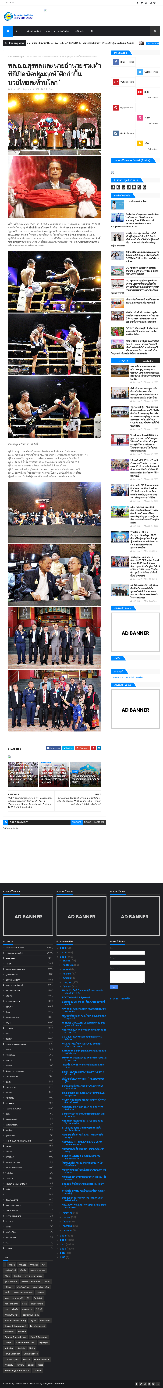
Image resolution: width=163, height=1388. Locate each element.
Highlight (46, 762)
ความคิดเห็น (148, 361)
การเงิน (8, 1049)
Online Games (12, 1210)
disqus (87, 822)
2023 (63, 1235)
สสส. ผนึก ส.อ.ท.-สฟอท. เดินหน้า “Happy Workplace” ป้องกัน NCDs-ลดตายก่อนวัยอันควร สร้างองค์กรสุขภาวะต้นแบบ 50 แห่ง (145, 372)
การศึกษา (9, 1130)
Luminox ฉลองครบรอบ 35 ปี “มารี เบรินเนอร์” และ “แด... (84, 1059)
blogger (76, 822)
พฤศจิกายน (68, 965)
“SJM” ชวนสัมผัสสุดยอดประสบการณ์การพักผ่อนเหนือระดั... (84, 1101)
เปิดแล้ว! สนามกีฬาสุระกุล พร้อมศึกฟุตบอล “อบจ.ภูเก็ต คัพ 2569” (85, 779)
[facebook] (137, 3)
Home (11, 56)
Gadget (9, 1146)
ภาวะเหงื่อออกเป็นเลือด (136, 201)
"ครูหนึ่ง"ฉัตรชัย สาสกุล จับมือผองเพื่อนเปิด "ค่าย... (83, 1066)
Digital (9, 1092)
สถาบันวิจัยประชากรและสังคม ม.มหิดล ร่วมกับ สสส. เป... (83, 1115)
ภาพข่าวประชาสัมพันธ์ (58, 31)
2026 (63, 948)
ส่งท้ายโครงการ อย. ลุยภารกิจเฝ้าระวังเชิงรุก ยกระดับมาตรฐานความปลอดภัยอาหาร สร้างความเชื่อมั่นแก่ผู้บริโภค (144, 393)
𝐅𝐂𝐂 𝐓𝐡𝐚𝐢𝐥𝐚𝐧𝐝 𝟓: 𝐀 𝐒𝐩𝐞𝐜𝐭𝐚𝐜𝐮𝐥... (77, 997)
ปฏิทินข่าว (80, 31)
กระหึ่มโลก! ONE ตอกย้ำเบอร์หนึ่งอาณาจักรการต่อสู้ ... (83, 1192)
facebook (99, 822)
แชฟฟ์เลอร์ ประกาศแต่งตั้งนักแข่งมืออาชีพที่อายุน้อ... (83, 1003)
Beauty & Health (13, 1001)
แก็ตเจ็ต (9, 1151)
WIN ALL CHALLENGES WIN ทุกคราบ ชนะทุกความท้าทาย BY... (83, 1024)
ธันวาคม (67, 960)
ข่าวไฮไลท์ (123, 361)
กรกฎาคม (68, 982)
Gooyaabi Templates (53, 1383)
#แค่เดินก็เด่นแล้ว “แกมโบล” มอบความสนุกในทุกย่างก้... (84, 1017)
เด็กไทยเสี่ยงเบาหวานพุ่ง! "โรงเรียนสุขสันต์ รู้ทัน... (83, 1080)
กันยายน (67, 973)
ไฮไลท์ (8, 964)
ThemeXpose (21, 1383)
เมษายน (67, 1217)
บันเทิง (8, 1082)
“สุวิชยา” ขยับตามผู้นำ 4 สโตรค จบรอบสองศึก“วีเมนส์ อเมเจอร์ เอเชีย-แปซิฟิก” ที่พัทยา (142, 331)
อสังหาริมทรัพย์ (11, 1119)
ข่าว (17, 31)
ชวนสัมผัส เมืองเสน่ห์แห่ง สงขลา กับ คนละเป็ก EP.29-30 (82, 1122)
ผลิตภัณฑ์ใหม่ (34, 31)
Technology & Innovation (18, 1141)
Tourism (10, 1028)
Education (11, 1087)
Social (9, 996)
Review (9, 1248)
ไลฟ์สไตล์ (9, 1173)
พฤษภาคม (68, 1212)
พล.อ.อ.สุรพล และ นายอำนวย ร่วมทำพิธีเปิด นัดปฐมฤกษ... (83, 1094)
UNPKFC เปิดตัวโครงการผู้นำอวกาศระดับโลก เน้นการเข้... (82, 992)
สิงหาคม (67, 978)
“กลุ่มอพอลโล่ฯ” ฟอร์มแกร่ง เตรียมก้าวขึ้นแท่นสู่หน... (82, 1136)
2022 (63, 1240)
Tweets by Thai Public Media (127, 677)
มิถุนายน (67, 986)
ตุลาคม (66, 969)
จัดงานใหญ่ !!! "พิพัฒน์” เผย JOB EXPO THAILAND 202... (82, 1143)
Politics (9, 1221)
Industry (10, 1098)
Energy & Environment (16, 1184)
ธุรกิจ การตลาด (12, 974)
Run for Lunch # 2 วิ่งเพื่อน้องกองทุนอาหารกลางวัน (81, 1157)
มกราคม (67, 1230)
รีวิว (93, 31)
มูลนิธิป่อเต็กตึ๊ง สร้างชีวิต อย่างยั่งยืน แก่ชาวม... (83, 1185)
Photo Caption (13, 990)
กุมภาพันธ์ (68, 1225)
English (10, 3)
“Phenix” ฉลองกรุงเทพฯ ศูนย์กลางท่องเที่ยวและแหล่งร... (84, 1010)
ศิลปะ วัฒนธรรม (12, 1200)
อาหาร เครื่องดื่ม (12, 1125)
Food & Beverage (13, 1109)
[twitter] (142, 3)
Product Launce (13, 1216)
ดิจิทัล (8, 1114)
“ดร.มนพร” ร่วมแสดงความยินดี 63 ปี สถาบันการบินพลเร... (84, 1206)
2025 (63, 952)
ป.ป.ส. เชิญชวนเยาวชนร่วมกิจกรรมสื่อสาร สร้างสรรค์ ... (83, 1073)
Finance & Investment (16, 1044)
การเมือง (9, 1227)
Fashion (9, 1178)
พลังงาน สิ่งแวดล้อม (13, 1205)
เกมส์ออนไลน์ (11, 1237)
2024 (63, 956)
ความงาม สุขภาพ (12, 1017)
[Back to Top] (158, 1384)
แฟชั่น (8, 1189)
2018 (63, 1257)
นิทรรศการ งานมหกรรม (15, 1071)
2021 (63, 1244)
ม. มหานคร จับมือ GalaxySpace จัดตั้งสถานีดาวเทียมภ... (81, 1129)
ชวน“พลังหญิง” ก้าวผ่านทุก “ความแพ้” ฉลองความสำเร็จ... (84, 1031)
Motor (9, 1060)
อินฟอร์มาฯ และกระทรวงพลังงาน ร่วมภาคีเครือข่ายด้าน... (82, 1199)
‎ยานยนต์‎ (9, 1066)
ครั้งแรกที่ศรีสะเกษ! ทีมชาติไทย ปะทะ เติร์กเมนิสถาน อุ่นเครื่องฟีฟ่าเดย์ (142, 301)
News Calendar (13, 980)
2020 (63, 1248)
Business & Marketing (16, 969)
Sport (22, 56)
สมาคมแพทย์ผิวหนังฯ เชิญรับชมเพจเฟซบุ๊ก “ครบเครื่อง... (82, 1087)
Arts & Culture (13, 1162)
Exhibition (10, 1055)
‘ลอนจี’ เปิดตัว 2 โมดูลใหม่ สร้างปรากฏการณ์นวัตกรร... (84, 1171)
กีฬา (17, 56)
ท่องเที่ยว (9, 1039)
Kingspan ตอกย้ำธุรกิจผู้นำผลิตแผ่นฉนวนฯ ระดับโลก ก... (84, 1052)
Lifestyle (10, 1157)
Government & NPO (110, 43)
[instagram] (150, 3)
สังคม (8, 1012)
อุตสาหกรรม (10, 1135)
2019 (63, 1253)
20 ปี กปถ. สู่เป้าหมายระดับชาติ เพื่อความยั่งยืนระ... (82, 1038)
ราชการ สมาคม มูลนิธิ (14, 953)
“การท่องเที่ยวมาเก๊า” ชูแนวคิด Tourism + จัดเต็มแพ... (83, 1108)
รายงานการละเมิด (120, 998)
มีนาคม (66, 1221)
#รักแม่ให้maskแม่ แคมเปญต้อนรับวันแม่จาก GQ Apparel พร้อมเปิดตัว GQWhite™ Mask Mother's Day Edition (142, 256)
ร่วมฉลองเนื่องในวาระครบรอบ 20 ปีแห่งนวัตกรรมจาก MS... (82, 1045)
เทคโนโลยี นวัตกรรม (14, 1167)
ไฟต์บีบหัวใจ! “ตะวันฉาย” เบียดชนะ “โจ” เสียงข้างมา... (82, 1164)
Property (10, 1103)
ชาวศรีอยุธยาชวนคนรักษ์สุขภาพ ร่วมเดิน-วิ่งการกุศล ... (84, 1178)
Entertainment (12, 1076)
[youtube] (146, 3)
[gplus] (155, 3)
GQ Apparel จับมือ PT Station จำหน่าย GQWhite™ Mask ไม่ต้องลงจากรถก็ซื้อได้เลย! (142, 271)
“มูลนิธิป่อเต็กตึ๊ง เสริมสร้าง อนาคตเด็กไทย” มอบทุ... (83, 1150)
